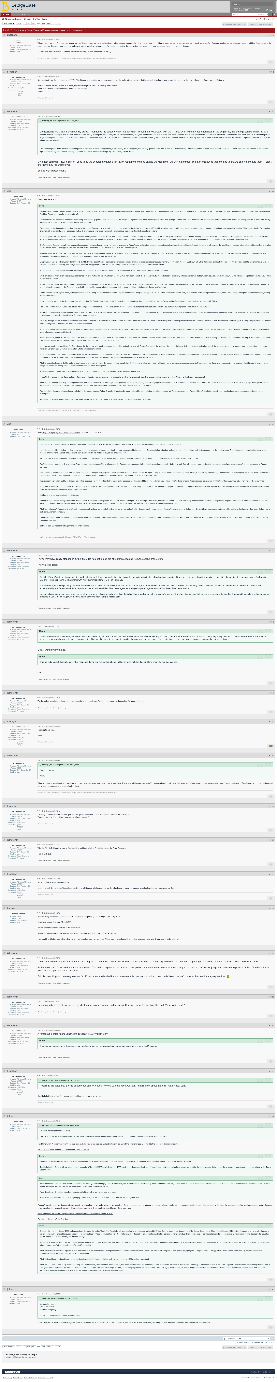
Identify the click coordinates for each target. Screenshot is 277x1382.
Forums (6, 14)
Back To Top (7, 1378)
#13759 (271, 1116)
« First (19, 23)
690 (48, 23)
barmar (11, 908)
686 (28, 23)
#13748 (271, 693)
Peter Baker (47, 199)
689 (43, 23)
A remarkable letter (48, 1034)
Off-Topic (27, 19)
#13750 (271, 756)
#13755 (271, 953)
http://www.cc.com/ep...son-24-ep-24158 (54, 922)
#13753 (271, 874)
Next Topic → (269, 1342)
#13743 (271, 112)
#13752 (271, 840)
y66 (9, 191)
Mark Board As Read (45, 1378)
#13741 (271, 35)
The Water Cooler (40, 19)
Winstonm (12, 111)
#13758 (271, 1071)
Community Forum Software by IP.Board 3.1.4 (258, 1378)
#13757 (271, 1026)
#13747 (271, 622)
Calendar (26, 14)
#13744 (271, 191)
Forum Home (18, 1378)
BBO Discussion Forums (11, 19)
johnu (10, 1116)
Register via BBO (241, 10)
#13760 (271, 1289)
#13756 (271, 997)
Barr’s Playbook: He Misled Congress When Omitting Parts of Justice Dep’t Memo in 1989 (75, 1214)
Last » (58, 23)
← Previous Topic (243, 1342)
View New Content (263, 19)
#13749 (271, 722)
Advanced (274, 14)
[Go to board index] (20, 6)
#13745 (271, 424)
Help (270, 10)
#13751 (271, 806)
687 (33, 23)
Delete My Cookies (30, 1378)
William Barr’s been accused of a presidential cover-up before (63, 1149)
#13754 (271, 908)
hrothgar (12, 72)
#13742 (271, 72)
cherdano (12, 35)
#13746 (271, 551)
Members (15, 14)
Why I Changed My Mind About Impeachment (61, 432)
